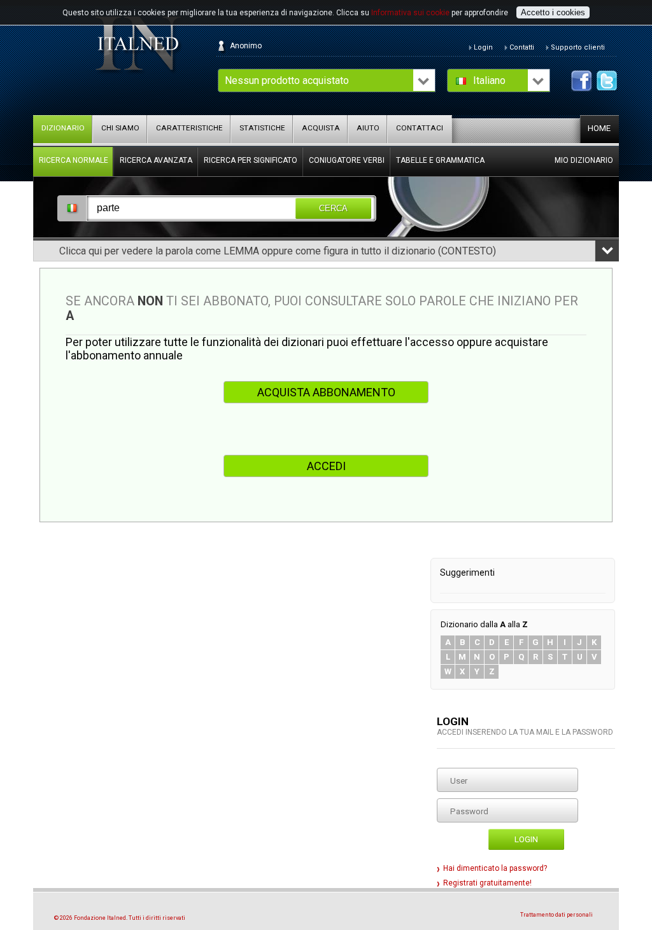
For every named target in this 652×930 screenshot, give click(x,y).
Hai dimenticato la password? (495, 868)
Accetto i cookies (553, 12)
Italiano (489, 80)
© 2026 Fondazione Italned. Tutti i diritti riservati (119, 918)
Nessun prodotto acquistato (287, 80)
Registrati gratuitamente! (487, 882)
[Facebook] (581, 81)
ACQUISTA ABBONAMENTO (326, 392)
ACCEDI (326, 466)
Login (526, 839)
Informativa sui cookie (410, 12)
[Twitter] (607, 81)
